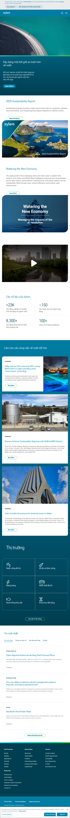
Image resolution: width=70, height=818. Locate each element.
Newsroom (28, 753)
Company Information (31, 764)
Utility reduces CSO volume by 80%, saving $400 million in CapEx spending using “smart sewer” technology (22, 368)
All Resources (8, 774)
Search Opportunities (51, 756)
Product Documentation (11, 785)
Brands (6, 753)
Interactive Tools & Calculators (12, 782)
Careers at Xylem (50, 753)
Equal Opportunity (50, 761)
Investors (27, 758)
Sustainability (28, 756)
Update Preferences (34, 801)
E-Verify (47, 764)
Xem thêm (9, 86)
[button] (35, 263)
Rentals (6, 766)
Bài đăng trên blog (34, 640)
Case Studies (8, 777)
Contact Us (7, 788)
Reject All (62, 814)
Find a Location (8, 780)
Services (6, 764)
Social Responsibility (30, 761)
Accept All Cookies (50, 814)
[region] (35, 812)
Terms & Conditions (20, 801)
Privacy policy (22, 811)
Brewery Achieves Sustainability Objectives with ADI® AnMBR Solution (34, 441)
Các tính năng (8, 640)
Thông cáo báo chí (20, 640)
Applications (7, 758)
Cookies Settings (6, 814)
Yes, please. (11, 7)
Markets (6, 756)
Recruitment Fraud (50, 766)
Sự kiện (45, 640)
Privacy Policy (8, 801)
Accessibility (48, 758)
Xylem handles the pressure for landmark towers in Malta (28, 513)
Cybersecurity (28, 766)
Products (6, 761)
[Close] (67, 809)
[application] (35, 263)
